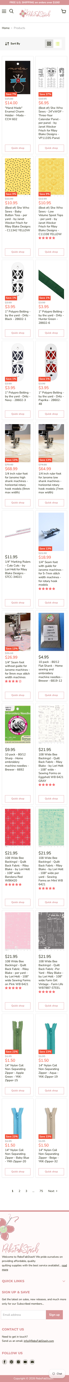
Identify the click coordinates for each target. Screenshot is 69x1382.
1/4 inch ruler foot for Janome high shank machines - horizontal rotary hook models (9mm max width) (17, 483)
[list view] (57, 43)
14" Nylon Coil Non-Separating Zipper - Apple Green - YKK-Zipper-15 (15, 1072)
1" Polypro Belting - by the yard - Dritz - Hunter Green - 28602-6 (51, 317)
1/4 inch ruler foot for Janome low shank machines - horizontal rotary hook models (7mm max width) (51, 483)
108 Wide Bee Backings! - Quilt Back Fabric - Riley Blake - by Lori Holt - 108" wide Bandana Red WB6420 (17, 869)
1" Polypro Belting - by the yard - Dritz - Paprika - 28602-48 (51, 398)
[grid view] (49, 43)
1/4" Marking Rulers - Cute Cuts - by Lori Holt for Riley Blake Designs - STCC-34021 (17, 569)
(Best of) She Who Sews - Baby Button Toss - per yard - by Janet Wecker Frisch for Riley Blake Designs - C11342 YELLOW (17, 219)
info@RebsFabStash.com (39, 1341)
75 (41, 1191)
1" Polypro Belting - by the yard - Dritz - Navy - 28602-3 (17, 396)
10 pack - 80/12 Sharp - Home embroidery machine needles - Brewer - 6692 (17, 761)
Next (51, 1191)
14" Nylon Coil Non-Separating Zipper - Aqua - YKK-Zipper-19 (49, 1071)
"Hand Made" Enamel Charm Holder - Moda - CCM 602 (15, 113)
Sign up (54, 1315)
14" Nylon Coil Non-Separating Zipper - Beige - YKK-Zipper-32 (49, 1155)
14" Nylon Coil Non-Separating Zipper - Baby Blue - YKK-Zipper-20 (17, 1155)
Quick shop (17, 148)
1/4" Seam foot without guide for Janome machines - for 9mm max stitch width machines (17, 669)
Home (6, 28)
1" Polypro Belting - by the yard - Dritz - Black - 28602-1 (17, 315)
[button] (47, 238)
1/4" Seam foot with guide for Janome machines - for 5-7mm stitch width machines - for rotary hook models (51, 573)
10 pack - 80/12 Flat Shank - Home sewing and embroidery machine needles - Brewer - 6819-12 (51, 671)
